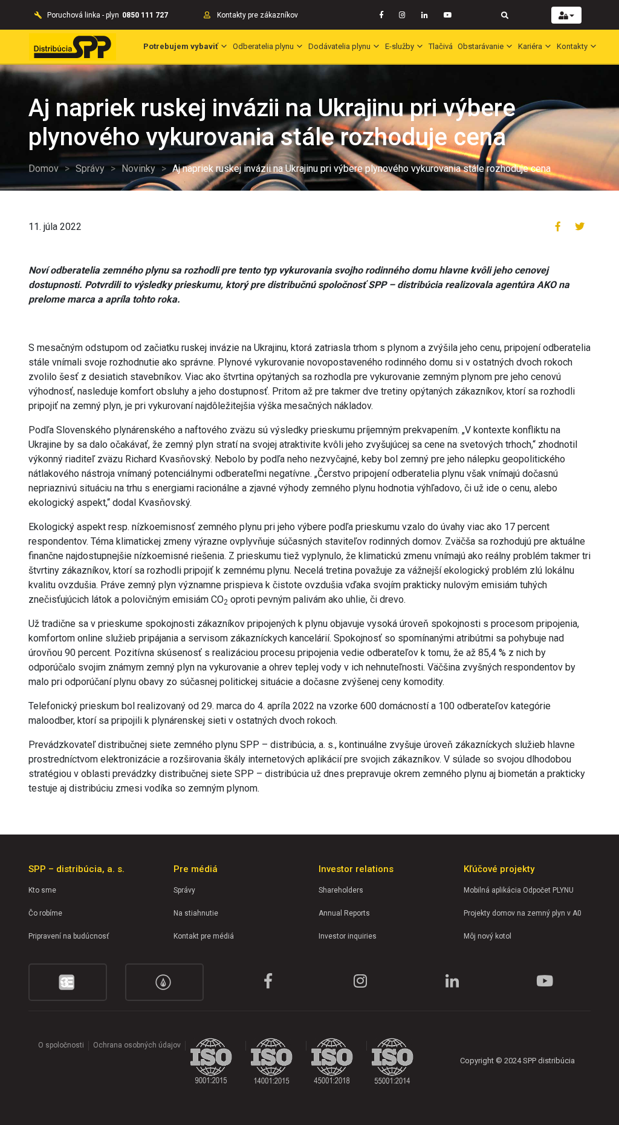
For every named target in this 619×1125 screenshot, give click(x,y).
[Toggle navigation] (505, 15)
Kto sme (42, 890)
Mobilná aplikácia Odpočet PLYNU (519, 890)
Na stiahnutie (195, 913)
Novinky (138, 168)
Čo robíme (45, 913)
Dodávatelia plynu (339, 46)
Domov (43, 168)
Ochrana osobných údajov (137, 1045)
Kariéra (530, 46)
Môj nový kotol (487, 936)
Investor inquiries (348, 936)
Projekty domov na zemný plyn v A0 (523, 913)
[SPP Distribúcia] (72, 47)
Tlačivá (441, 46)
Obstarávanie (481, 46)
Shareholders (341, 890)
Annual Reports (344, 913)
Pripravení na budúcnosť (68, 936)
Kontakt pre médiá (203, 936)
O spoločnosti (61, 1045)
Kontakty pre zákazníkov (257, 15)
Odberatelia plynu (263, 46)
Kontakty (572, 46)
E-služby (399, 46)
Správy (90, 168)
